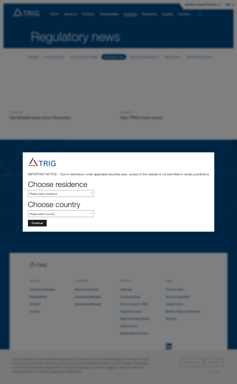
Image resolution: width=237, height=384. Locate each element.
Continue (37, 223)
